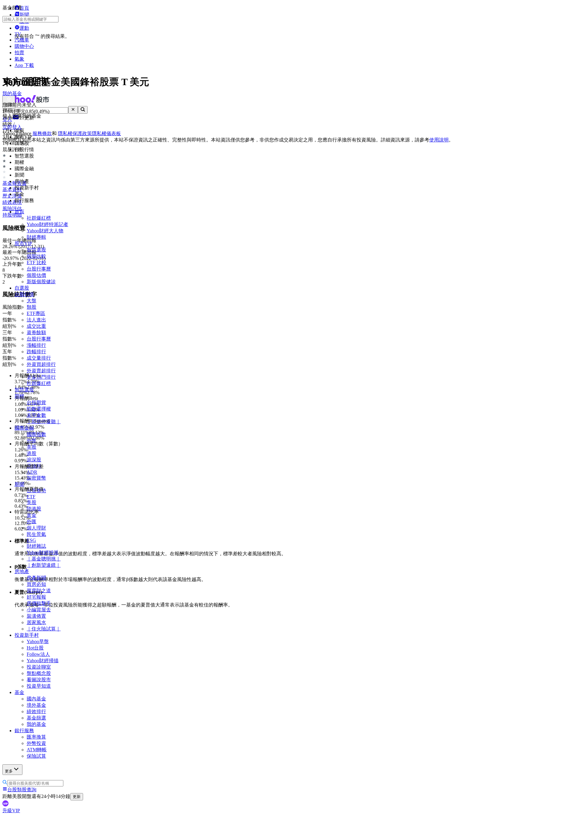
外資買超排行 (41, 364)
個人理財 (36, 527)
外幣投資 (36, 743)
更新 (77, 796)
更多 (9, 771)
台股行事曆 (39, 268)
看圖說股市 (39, 679)
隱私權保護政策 (75, 133)
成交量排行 (39, 357)
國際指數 (36, 434)
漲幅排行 (36, 345)
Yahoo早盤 (38, 641)
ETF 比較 (36, 262)
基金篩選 (36, 717)
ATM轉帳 (37, 749)
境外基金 (36, 705)
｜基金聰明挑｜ (44, 558)
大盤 (31, 300)
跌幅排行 (36, 351)
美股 (31, 502)
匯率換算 (36, 736)
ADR (32, 472)
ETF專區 (36, 313)
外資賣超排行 (41, 370)
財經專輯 (36, 237)
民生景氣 (36, 534)
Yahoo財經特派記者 (47, 224)
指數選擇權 (39, 408)
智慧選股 (36, 249)
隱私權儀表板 (106, 133)
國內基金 (36, 698)
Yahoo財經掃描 (43, 660)
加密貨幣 (36, 477)
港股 (31, 453)
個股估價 (36, 275)
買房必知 (36, 584)
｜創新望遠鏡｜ (44, 565)
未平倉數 (36, 415)
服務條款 (42, 133)
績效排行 (36, 711)
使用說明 (439, 139)
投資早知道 (39, 686)
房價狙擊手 (39, 603)
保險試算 (36, 756)
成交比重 (36, 326)
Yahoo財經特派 (43, 552)
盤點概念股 (39, 673)
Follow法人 (38, 654)
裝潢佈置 (36, 616)
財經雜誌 (36, 546)
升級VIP (11, 810)
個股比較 (36, 256)
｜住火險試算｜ (44, 628)
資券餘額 (36, 332)
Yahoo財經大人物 (45, 230)
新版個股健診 (41, 281)
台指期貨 (36, 402)
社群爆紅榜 (39, 218)
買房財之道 (39, 590)
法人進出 (36, 319)
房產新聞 (36, 577)
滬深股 (34, 459)
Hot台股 (35, 647)
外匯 (31, 521)
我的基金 (36, 724)
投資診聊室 (39, 666)
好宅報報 (36, 597)
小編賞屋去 (39, 609)
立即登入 (12, 127)
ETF (31, 496)
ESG (31, 540)
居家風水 (36, 622)
